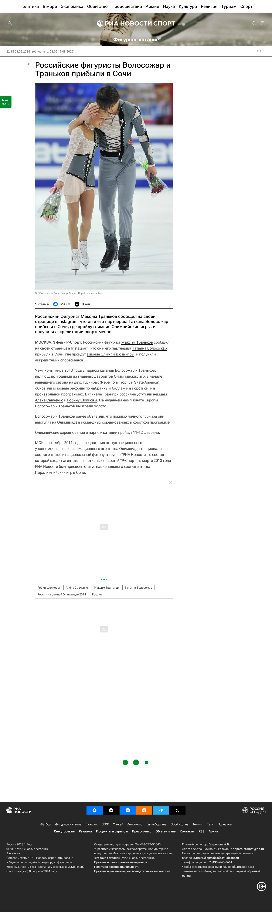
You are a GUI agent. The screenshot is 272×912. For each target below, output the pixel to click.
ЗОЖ (105, 824)
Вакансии (13, 853)
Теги (210, 824)
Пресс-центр (141, 831)
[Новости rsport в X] (177, 810)
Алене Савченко (49, 400)
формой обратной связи (221, 857)
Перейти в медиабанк (91, 293)
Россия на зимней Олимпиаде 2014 (61, 594)
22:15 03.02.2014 (18, 51)
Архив (213, 831)
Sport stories (179, 824)
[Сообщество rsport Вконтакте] (128, 810)
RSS (201, 831)
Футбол (45, 824)
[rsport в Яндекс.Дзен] (111, 810)
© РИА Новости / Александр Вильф (55, 293)
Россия (97, 594)
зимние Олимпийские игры (110, 354)
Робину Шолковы (82, 400)
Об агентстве (166, 831)
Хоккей (118, 824)
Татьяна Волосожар (149, 348)
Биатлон (92, 824)
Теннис (198, 824)
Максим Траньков (137, 342)
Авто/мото (134, 824)
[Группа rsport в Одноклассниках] (144, 810)
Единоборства (156, 824)
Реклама (85, 831)
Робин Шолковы (48, 587)
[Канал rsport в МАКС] (94, 810)
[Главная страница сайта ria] (122, 23)
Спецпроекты (64, 831)
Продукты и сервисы (112, 831)
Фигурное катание (68, 824)
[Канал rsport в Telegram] (161, 810)
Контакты (187, 831)
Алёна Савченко (77, 587)
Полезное (225, 824)
